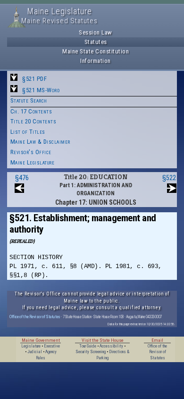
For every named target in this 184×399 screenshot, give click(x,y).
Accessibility (111, 346)
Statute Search (28, 100)
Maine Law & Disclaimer (40, 141)
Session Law (95, 32)
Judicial (34, 351)
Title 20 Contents (33, 121)
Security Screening (90, 351)
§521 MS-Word (40, 90)
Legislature (31, 346)
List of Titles (27, 131)
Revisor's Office (30, 152)
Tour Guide (87, 346)
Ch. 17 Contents (31, 111)
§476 (22, 178)
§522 (169, 178)
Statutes (95, 41)
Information (95, 60)
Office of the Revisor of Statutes (34, 316)
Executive (52, 346)
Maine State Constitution (95, 51)
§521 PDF (34, 78)
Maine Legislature (32, 162)
